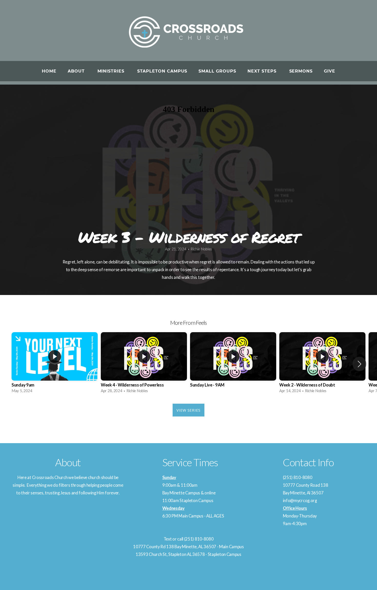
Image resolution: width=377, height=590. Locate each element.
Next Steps (262, 71)
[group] (55, 364)
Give (329, 71)
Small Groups (217, 71)
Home (49, 71)
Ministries (111, 71)
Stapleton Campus (162, 71)
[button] (359, 364)
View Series (188, 410)
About (77, 71)
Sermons (301, 71)
